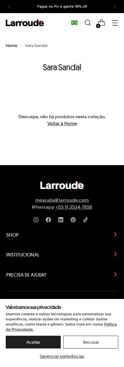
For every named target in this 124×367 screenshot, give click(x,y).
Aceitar (33, 342)
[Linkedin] (62, 221)
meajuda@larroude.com (62, 200)
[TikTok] (87, 221)
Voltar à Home (62, 123)
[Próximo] (114, 6)
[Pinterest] (74, 221)
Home (11, 45)
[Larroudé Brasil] (25, 22)
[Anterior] (10, 6)
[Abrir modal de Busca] (87, 22)
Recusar (91, 342)
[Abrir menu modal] (114, 22)
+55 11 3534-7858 (74, 207)
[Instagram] (37, 221)
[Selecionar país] (74, 22)
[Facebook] (49, 221)
